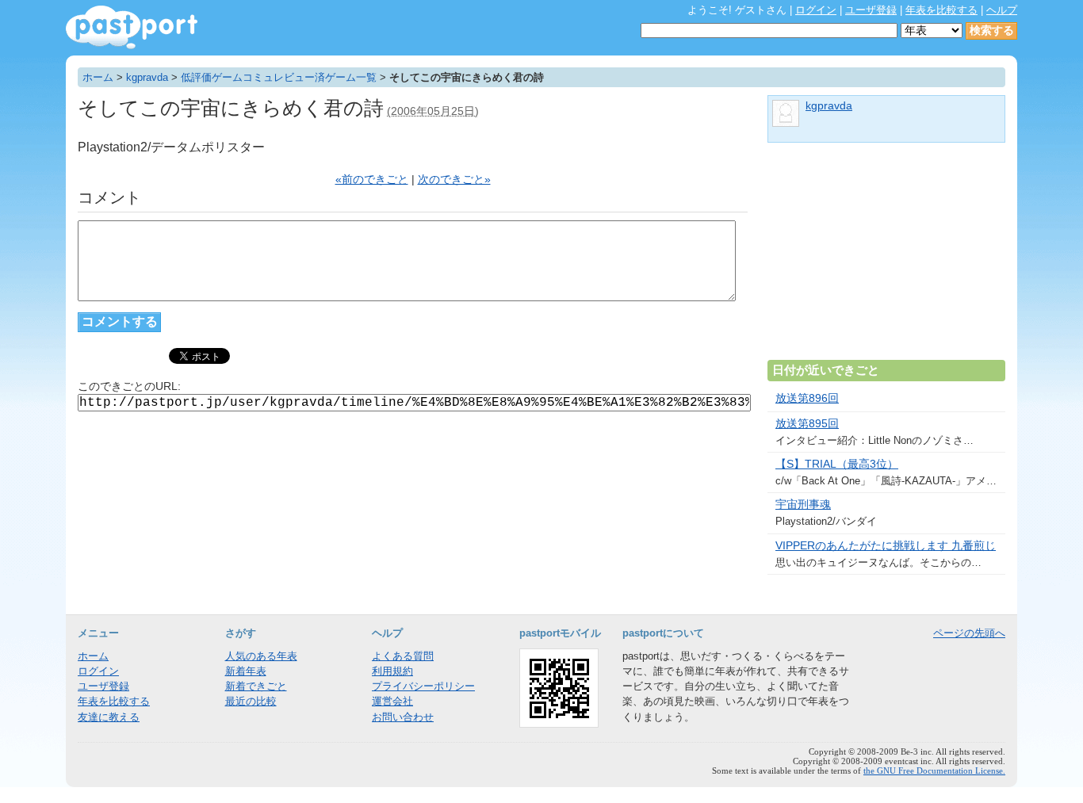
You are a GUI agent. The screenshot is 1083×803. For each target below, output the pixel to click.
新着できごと (256, 686)
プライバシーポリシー (423, 686)
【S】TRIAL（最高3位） (836, 464)
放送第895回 (807, 424)
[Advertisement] (886, 258)
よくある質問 (403, 656)
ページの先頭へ (969, 633)
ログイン (815, 10)
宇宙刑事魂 (803, 504)
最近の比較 (251, 701)
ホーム (97, 77)
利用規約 (392, 671)
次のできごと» (454, 179)
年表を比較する (941, 10)
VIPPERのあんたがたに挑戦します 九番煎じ (885, 546)
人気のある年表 (261, 656)
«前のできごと (371, 179)
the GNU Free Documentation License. (934, 770)
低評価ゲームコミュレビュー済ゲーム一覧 (279, 77)
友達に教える (109, 717)
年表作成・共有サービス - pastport (131, 27)
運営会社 (392, 701)
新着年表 (245, 671)
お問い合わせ (403, 717)
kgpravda (147, 77)
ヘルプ (1001, 10)
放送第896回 (807, 398)
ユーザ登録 (871, 10)
